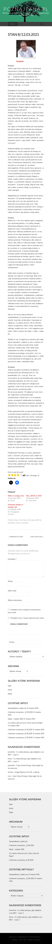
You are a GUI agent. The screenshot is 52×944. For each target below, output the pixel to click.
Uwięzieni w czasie (15, 536)
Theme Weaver (33, 940)
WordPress (35, 937)
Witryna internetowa (15, 600)
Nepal (10, 694)
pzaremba (11, 523)
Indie (9, 686)
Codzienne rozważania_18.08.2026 (20, 733)
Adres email (12, 591)
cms (9, 776)
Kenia (10, 690)
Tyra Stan (22, 520)
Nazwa (10, 581)
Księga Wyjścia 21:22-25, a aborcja (27, 772)
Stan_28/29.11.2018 (33, 496)
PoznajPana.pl (26, 9)
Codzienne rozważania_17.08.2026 (20, 737)
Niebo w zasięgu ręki (16, 496)
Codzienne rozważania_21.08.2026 (20, 729)
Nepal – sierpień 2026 (15, 719)
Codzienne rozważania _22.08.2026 (20, 712)
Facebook (20, 61)
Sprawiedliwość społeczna (17, 708)
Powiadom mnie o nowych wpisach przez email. (27, 618)
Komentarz (12, 559)
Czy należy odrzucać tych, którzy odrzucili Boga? (25, 723)
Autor (17, 520)
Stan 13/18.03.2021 (37, 536)
